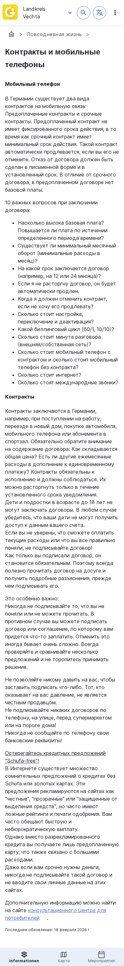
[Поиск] (83, 12)
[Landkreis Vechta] (11, 34)
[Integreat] (10, 12)
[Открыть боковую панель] (115, 12)
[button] (99, 12)
